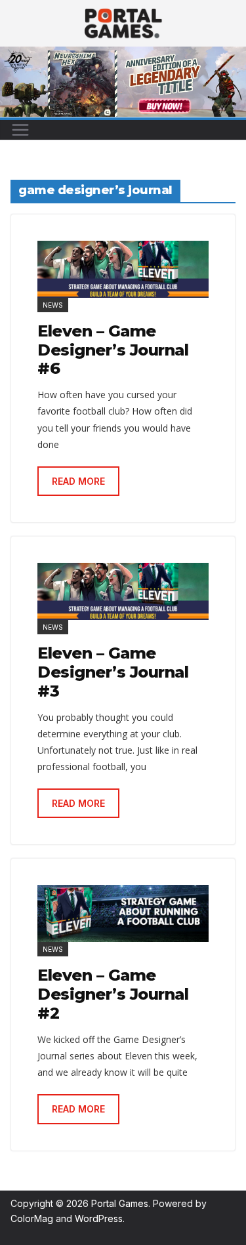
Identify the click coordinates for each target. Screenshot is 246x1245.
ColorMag (31, 1218)
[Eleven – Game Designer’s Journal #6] (123, 269)
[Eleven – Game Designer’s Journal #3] (123, 591)
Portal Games (119, 1203)
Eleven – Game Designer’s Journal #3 (112, 672)
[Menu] (20, 130)
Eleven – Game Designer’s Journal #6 (112, 349)
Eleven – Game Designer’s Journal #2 (112, 994)
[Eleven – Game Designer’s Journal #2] (123, 913)
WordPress (99, 1218)
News (53, 305)
